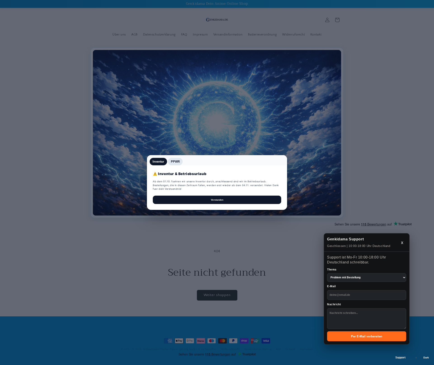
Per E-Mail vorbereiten (366, 336)
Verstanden (217, 200)
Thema (332, 269)
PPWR (175, 161)
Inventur (158, 161)
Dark (426, 357)
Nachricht (334, 304)
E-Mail (331, 286)
